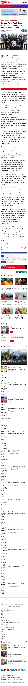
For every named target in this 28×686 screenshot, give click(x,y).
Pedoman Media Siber (6, 677)
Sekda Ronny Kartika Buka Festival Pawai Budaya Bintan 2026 (20, 317)
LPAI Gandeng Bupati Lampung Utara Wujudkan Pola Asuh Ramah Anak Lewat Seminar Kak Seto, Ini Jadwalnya (17, 530)
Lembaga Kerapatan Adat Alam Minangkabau (13, 257)
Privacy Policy (16, 677)
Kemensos (12, 341)
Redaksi (3, 675)
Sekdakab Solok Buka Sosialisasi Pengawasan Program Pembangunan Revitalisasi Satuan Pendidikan (17, 548)
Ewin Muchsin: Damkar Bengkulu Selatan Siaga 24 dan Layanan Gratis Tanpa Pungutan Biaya (17, 584)
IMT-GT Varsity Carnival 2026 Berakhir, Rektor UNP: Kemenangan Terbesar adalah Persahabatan (16, 368)
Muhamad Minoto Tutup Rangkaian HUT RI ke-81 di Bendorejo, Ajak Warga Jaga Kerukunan (7, 288)
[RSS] (24, 670)
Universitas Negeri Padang (8, 627)
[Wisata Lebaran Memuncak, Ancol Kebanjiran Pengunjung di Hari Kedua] (4, 468)
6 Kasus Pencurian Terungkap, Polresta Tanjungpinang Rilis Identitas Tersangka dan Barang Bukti (17, 660)
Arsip (21, 679)
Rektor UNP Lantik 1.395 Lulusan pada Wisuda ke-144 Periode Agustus (17, 409)
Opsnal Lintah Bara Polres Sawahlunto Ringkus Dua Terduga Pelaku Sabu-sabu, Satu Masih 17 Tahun (16, 646)
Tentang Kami (10, 675)
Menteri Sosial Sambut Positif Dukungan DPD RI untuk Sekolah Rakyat (16, 512)
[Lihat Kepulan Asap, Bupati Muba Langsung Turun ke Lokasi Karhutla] (7, 310)
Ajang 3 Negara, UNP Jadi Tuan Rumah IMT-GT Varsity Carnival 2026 (17, 398)
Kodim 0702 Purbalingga (8, 629)
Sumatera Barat (13, 20)
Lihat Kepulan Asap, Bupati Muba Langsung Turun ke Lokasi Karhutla (7, 317)
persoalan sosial (22, 259)
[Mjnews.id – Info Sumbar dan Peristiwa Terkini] (6, 2)
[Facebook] (17, 272)
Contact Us (16, 679)
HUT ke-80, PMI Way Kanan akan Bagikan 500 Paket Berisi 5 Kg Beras (17, 498)
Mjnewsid (3, 30)
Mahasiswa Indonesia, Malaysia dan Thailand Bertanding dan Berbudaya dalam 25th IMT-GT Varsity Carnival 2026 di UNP (17, 383)
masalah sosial (10, 262)
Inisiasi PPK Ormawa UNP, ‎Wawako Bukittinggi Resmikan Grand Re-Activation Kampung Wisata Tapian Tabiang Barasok (7, 303)
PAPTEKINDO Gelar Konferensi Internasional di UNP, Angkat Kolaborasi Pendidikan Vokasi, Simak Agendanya (17, 451)
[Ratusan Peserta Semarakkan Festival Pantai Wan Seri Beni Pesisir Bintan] (21, 296)
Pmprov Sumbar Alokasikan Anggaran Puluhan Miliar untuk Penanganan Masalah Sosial (17, 328)
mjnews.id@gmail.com (9, 613)
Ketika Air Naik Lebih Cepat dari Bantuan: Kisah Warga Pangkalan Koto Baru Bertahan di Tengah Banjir (17, 432)
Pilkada (4, 636)
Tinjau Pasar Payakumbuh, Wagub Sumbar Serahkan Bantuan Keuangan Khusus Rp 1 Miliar (17, 565)
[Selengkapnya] (26, 346)
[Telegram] (22, 272)
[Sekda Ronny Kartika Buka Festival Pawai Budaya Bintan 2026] (21, 310)
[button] (21, 2)
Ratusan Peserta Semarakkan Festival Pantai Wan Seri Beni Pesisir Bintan (20, 303)
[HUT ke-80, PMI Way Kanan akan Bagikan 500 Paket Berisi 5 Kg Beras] (4, 499)
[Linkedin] (13, 670)
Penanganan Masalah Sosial (9, 259)
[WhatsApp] (25, 272)
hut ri (3, 638)
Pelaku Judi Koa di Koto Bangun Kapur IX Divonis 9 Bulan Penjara (17, 653)
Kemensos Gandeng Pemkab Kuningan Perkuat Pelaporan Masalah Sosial (17, 337)
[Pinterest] (8, 670)
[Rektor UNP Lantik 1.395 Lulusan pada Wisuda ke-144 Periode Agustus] (4, 410)
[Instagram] (10, 670)
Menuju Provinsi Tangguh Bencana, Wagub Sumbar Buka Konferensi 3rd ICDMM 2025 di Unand (17, 483)
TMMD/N (4, 624)
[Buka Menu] (23, 2)
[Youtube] (16, 670)
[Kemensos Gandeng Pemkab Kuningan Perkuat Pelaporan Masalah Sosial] (5, 339)
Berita (3, 20)
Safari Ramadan (6, 631)
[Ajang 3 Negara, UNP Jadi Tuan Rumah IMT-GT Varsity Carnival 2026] (4, 400)
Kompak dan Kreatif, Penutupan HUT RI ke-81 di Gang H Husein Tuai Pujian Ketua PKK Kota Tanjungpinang (21, 288)
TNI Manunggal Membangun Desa (10, 622)
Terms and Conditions (6, 679)
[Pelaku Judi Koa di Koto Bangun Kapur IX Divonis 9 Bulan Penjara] (4, 654)
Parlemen (7, 20)
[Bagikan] (25, 30)
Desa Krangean (6, 634)
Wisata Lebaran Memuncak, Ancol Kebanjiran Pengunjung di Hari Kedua (17, 467)
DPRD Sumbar (9, 255)
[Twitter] (19, 272)
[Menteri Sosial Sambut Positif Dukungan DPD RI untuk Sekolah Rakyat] (4, 513)
